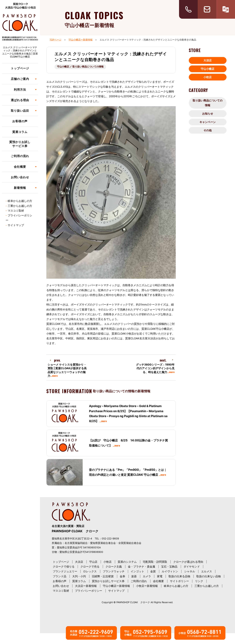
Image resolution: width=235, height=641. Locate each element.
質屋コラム (19, 132)
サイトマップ (16, 225)
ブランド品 (59, 576)
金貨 (153, 571)
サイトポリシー (179, 581)
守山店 (93, 561)
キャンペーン (208, 122)
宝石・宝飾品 (169, 566)
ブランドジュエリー (65, 571)
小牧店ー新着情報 (147, 586)
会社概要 (158, 581)
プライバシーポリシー (88, 590)
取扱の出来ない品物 (208, 576)
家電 (159, 576)
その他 (208, 130)
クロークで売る (89, 566)
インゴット (137, 571)
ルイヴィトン (170, 571)
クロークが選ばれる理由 (188, 561)
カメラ (147, 576)
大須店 (208, 60)
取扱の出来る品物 (179, 576)
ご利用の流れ (20, 156)
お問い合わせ (20, 177)
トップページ (20, 68)
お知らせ (207, 113)
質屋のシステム (127, 561)
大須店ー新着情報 (86, 586)
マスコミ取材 (16, 210)
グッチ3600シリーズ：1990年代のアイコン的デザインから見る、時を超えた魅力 (155, 368)
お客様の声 (19, 121)
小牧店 (208, 77)
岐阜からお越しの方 (20, 200)
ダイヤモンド (192, 566)
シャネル (189, 571)
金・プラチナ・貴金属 (141, 566)
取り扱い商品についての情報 (208, 103)
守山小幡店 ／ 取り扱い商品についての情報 (80, 66)
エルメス (206, 571)
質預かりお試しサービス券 (20, 144)
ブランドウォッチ (114, 571)
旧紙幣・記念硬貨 (103, 576)
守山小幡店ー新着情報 (81, 39)
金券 (122, 576)
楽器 (134, 576)
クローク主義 (114, 566)
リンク (199, 581)
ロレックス (90, 571)
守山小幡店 (207, 68)
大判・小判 (79, 576)
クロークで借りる (63, 566)
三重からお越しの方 (20, 205)
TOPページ (55, 39)
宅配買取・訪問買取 (155, 561)
